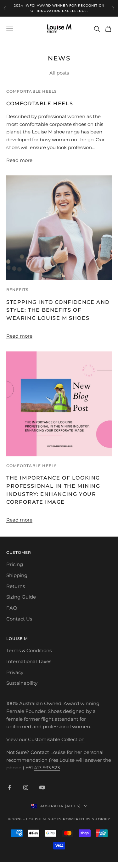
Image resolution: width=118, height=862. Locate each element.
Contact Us (19, 619)
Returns (15, 586)
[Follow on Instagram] (26, 787)
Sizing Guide (21, 597)
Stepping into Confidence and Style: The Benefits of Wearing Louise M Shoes (58, 310)
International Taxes (28, 661)
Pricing (14, 564)
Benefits (17, 289)
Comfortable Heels (39, 103)
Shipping (16, 575)
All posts (59, 73)
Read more (19, 160)
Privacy (14, 672)
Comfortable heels (31, 91)
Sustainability (21, 683)
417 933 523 (47, 768)
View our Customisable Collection (45, 739)
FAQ (11, 608)
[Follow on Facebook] (9, 787)
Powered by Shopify (86, 819)
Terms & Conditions (29, 650)
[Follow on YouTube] (42, 787)
